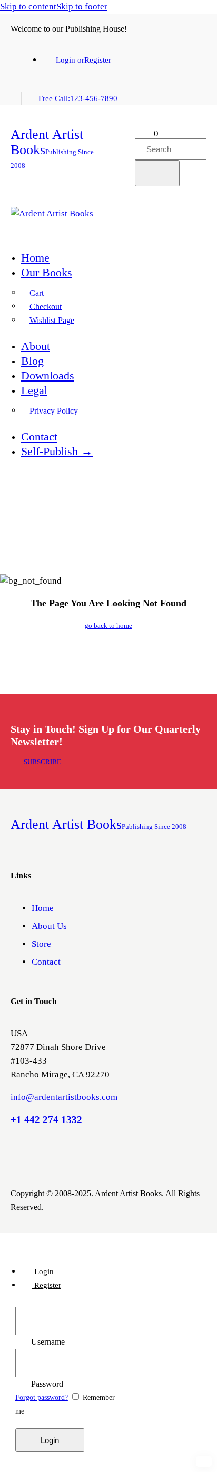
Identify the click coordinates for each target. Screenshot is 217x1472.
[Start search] (157, 173)
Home (43, 908)
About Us (49, 926)
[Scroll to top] (3, 1244)
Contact (46, 962)
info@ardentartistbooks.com (64, 1097)
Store (41, 944)
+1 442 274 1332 (46, 1119)
